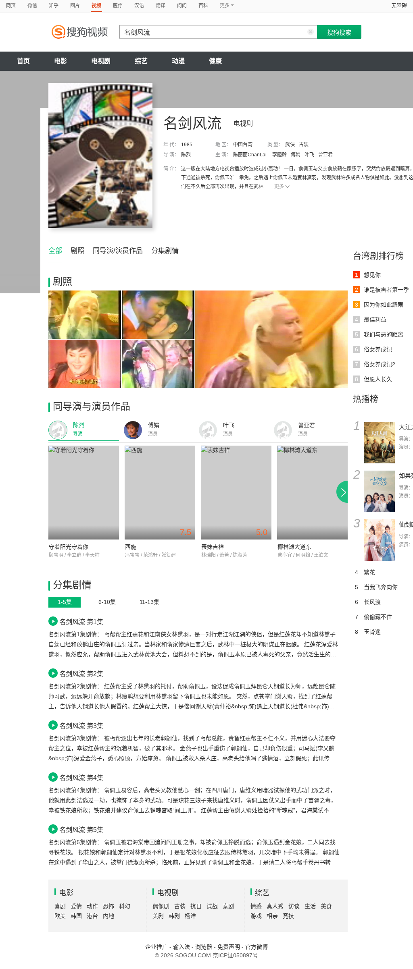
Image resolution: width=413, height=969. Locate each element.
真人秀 (275, 906)
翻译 (160, 5)
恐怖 (108, 906)
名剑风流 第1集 (81, 621)
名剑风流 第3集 (81, 725)
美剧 (158, 916)
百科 (203, 5)
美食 (326, 906)
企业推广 (156, 947)
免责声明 (228, 947)
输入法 (181, 947)
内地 (108, 916)
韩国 (76, 916)
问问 (182, 5)
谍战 (212, 906)
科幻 (124, 906)
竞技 (288, 916)
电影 (60, 61)
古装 (304, 144)
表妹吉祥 (212, 547)
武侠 (290, 144)
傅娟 (295, 155)
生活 (310, 906)
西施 (130, 547)
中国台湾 (242, 144)
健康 (215, 61)
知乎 (53, 5)
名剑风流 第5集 (81, 829)
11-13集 (149, 602)
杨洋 (190, 916)
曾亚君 (325, 155)
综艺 (141, 61)
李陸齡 (279, 155)
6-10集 (107, 602)
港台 (92, 916)
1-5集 (65, 602)
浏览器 (203, 947)
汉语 (139, 5)
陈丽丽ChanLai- (250, 155)
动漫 (178, 61)
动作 (92, 906)
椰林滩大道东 (294, 547)
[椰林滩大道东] (312, 492)
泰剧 (228, 906)
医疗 (118, 5)
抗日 (196, 906)
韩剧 (174, 916)
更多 (279, 186)
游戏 (256, 916)
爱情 (76, 906)
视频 (96, 5)
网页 (11, 5)
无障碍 (399, 5)
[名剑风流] (100, 155)
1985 (186, 144)
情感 (256, 906)
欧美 (60, 916)
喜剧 (60, 906)
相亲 (272, 916)
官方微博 (256, 947)
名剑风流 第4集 (81, 777)
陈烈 (186, 155)
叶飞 (309, 155)
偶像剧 (160, 906)
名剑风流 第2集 (81, 673)
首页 (23, 61)
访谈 (294, 906)
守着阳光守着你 (68, 547)
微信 (32, 5)
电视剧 (101, 61)
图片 (75, 5)
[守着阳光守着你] (83, 492)
